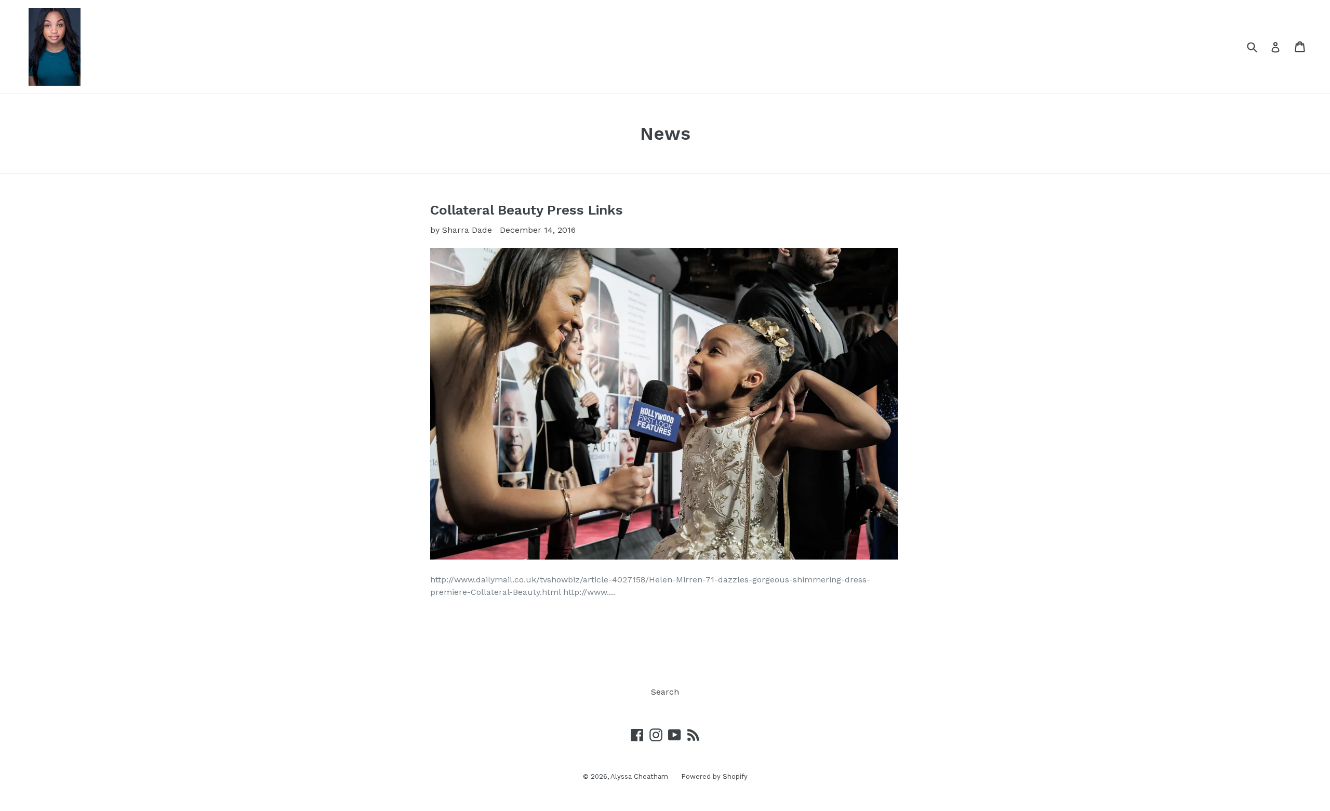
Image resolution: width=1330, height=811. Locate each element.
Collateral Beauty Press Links (526, 210)
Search (665, 692)
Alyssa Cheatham (639, 776)
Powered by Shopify (714, 776)
